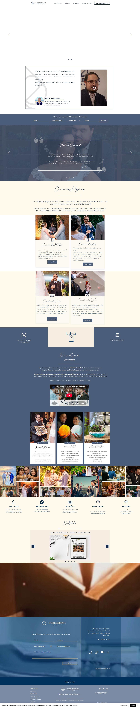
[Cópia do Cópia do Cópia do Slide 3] (65, 561)
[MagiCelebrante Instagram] (107, 689)
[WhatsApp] (90, 652)
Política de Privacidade (71, 705)
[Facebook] (108, 652)
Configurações (123, 705)
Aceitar (133, 705)
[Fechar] (138, 705)
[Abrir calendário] (79, 120)
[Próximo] (131, 34)
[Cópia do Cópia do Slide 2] (70, 177)
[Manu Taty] (73, 177)
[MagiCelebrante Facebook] (103, 689)
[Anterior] (9, 34)
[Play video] (94, 88)
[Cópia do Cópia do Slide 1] (71, 59)
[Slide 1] (66, 177)
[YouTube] (102, 652)
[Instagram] (117, 335)
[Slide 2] (71, 561)
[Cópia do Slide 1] (68, 59)
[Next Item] (137, 481)
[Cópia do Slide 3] (68, 561)
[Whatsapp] (100, 689)
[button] (69, 443)
